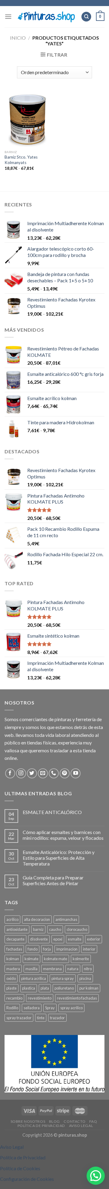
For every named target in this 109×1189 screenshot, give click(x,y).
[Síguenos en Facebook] (10, 773)
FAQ (93, 1121)
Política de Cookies (20, 1168)
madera (13, 968)
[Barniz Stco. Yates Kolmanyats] (28, 118)
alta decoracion (37, 919)
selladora (32, 1007)
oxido (11, 978)
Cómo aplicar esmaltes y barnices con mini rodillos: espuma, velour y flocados (63, 835)
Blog (54, 1121)
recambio (14, 998)
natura (72, 968)
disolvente (39, 939)
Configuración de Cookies (27, 1179)
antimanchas (66, 919)
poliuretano (64, 988)
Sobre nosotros (28, 1121)
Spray (50, 1007)
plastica (28, 988)
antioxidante (17, 929)
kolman (12, 958)
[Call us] (54, 773)
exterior (93, 939)
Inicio (18, 38)
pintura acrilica (33, 978)
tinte (41, 1017)
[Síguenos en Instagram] (21, 773)
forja (47, 949)
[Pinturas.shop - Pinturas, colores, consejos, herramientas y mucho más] (46, 16)
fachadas (14, 949)
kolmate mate (55, 958)
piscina (85, 978)
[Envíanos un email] (43, 773)
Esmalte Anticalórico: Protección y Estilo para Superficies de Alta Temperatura (58, 857)
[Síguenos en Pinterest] (65, 773)
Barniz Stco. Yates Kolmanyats (21, 160)
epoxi (57, 939)
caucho (55, 929)
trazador (57, 1017)
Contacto (74, 1121)
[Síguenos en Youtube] (76, 773)
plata (45, 988)
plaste (11, 988)
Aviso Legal (81, 1125)
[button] (96, 1176)
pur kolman (88, 988)
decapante (15, 939)
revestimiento (39, 998)
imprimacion (67, 949)
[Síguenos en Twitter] (32, 773)
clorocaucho (77, 929)
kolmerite (81, 958)
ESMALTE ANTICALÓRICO (52, 812)
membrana (52, 968)
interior (89, 949)
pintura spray (62, 978)
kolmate (31, 958)
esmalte (74, 939)
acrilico (12, 919)
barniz (38, 929)
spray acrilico (71, 1007)
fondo (33, 949)
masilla (31, 968)
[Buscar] (86, 17)
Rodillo (12, 1007)
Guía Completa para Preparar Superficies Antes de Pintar (53, 880)
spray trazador (18, 1017)
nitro (88, 968)
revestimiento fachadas (77, 998)
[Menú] (8, 16)
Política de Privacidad (41, 1125)
